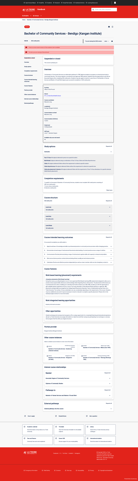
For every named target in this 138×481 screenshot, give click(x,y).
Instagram (77, 453)
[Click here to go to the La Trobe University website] (28, 10)
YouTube (65, 453)
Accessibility (81, 470)
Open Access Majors (31, 2)
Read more (109, 190)
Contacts (58, 470)
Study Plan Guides (67, 2)
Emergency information (31, 470)
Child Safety (47, 470)
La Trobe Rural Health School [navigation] (53, 95)
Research (57, 2)
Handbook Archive (79, 2)
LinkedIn (71, 453)
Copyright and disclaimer (106, 470)
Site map (69, 470)
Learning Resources (93, 2)
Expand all (109, 146)
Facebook (55, 453)
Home (23, 19)
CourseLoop (134, 478)
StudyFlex (41, 2)
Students (49, 2)
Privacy (92, 470)
